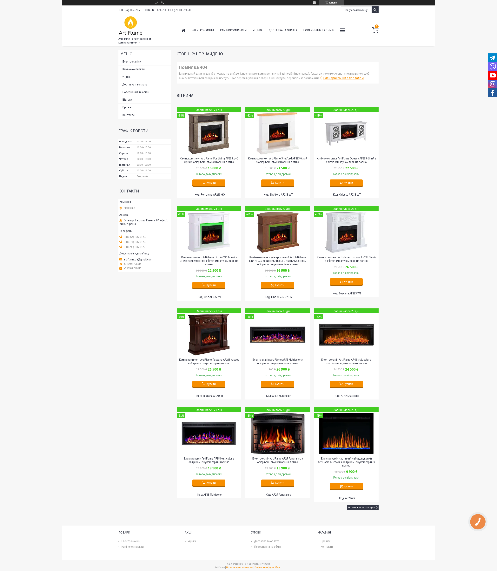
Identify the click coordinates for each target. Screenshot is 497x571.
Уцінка (257, 30)
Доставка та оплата (283, 30)
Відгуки (127, 99)
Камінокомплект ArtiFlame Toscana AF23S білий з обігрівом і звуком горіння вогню (346, 259)
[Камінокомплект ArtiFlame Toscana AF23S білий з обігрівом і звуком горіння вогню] (346, 230)
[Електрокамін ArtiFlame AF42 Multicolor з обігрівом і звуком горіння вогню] (346, 332)
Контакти (128, 115)
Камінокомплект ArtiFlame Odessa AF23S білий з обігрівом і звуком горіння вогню (346, 160)
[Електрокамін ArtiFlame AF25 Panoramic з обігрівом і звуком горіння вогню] (277, 431)
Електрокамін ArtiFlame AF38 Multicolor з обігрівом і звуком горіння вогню (209, 460)
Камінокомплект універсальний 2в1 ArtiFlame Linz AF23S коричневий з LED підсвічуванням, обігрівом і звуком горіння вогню (277, 261)
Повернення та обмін (318, 30)
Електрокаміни (203, 30)
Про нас (127, 107)
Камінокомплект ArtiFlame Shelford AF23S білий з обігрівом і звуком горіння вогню (277, 160)
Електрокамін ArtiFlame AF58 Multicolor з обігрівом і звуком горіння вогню (277, 361)
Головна (183, 30)
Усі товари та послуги (361, 507)
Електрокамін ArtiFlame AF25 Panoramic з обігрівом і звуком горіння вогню (277, 460)
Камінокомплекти (233, 30)
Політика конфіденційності (268, 567)
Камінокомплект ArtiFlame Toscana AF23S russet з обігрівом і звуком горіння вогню (209, 361)
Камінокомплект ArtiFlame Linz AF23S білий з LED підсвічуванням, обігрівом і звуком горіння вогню (209, 261)
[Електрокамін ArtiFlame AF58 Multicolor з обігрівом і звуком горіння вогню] (277, 332)
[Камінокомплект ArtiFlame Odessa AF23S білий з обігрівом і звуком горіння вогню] (346, 131)
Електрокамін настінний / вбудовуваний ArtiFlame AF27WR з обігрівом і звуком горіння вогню (346, 462)
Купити (211, 183)
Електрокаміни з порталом (343, 78)
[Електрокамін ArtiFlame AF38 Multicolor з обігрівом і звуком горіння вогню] (209, 431)
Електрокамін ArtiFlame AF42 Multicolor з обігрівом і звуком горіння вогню (346, 361)
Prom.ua (266, 563)
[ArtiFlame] (145, 24)
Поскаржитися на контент (239, 567)
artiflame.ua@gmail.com (137, 259)
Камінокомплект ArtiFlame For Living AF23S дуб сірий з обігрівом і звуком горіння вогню (209, 160)
